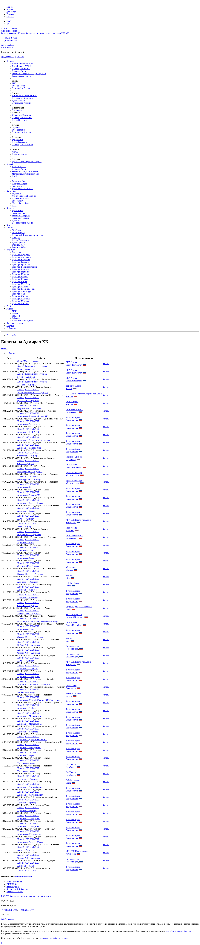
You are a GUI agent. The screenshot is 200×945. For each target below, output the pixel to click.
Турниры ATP (18, 245)
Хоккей (10, 164)
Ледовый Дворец (74, 457)
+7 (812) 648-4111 (9, 40)
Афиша (10, 9)
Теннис (10, 228)
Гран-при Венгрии (20, 269)
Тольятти (70, 530)
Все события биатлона (22, 223)
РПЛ (14, 83)
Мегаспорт (71, 567)
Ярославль (71, 688)
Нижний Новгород (74, 617)
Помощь (10, 14)
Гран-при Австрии (20, 303)
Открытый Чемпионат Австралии (28, 235)
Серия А (16, 127)
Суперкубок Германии (22, 144)
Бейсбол (16, 318)
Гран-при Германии (21, 272)
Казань (69, 388)
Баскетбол (11, 191)
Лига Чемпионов (14, 882)
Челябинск (71, 767)
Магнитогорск (72, 475)
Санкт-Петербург (73, 365)
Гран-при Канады (20, 279)
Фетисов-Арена (73, 417)
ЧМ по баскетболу (20, 203)
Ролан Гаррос (18, 232)
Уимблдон (16, 230)
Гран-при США (19, 294)
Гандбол (16, 316)
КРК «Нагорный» (74, 614)
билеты (106, 363)
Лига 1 (15, 152)
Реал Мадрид (13, 886)
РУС (9, 21)
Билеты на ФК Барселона (18, 889)
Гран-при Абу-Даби (21, 254)
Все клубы (11, 335)
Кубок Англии (18, 100)
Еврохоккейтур (19, 181)
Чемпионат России (21, 218)
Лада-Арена (71, 528)
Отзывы (10, 17)
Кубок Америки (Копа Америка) (27, 161)
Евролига (16, 193)
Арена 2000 (71, 685)
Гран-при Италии (20, 276)
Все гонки (16, 252)
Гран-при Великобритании (24, 267)
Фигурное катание (15, 323)
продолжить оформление (12, 56)
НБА (14, 206)
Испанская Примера (21, 115)
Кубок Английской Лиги (23, 98)
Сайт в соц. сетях (9, 28)
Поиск (10, 7)
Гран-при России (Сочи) (23, 289)
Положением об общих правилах (54, 938)
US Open (16, 237)
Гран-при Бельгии (20, 262)
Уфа (68, 578)
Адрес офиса (7, 47)
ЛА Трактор (71, 764)
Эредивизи (17, 110)
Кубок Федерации (20, 240)
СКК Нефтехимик (74, 409)
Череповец (71, 459)
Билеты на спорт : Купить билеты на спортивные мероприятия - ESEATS (35, 33)
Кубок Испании (19, 120)
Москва (69, 396)
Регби (9, 306)
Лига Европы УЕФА (21, 66)
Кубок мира (17, 210)
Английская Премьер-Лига (24, 95)
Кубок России (18, 86)
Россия (4, 348)
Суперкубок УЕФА (21, 68)
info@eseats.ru (7, 45)
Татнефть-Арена (73, 386)
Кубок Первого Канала (22, 188)
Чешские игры (18, 186)
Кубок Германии (19, 142)
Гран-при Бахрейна (21, 259)
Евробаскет (17, 201)
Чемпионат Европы (21, 215)
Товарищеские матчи (22, 76)
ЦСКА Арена (72, 401)
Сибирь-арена (72, 646)
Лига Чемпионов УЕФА (23, 64)
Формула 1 (11, 250)
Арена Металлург (74, 472)
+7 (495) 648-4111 (9, 38)
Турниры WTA (19, 247)
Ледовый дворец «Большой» (79, 606)
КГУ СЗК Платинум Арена (78, 520)
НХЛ (14, 176)
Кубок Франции (19, 154)
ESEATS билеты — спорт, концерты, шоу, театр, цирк (26, 896)
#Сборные (11, 328)
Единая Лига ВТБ (20, 198)
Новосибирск (72, 649)
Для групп (11, 12)
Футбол (10, 61)
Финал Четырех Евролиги (24, 196)
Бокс (9, 225)
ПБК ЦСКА (12, 884)
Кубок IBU (17, 220)
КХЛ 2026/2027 (19, 166)
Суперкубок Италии (21, 132)
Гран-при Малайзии (21, 284)
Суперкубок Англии (21, 103)
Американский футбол (22, 321)
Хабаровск (71, 522)
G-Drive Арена (72, 583)
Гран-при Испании (21, 274)
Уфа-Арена (71, 575)
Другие (10, 308)
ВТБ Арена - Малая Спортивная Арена (84, 394)
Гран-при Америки (21, 299)
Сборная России (19, 71)
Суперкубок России (21, 88)
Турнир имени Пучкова (36, 366)
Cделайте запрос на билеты (178, 931)
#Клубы (10, 325)
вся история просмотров (23, 876)
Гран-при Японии (20, 296)
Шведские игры (19, 183)
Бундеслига (17, 139)
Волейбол (16, 313)
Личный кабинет (9, 31)
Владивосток (72, 420)
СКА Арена (71, 362)
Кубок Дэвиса (18, 242)
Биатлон (10, 208)
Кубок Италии (18, 130)
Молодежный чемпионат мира (26, 174)
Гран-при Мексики (21, 301)
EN (8, 24)
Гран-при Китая (19, 281)
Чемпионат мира (19, 213)
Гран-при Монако (20, 286)
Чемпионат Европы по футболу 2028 (29, 73)
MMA (14, 311)
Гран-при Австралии (21, 257)
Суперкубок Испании (22, 117)
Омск (68, 586)
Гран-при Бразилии (21, 264)
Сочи (68, 609)
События (11, 353)
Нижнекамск (72, 412)
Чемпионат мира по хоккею (25, 171)
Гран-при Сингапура (21, 291)
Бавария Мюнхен (15, 891)
